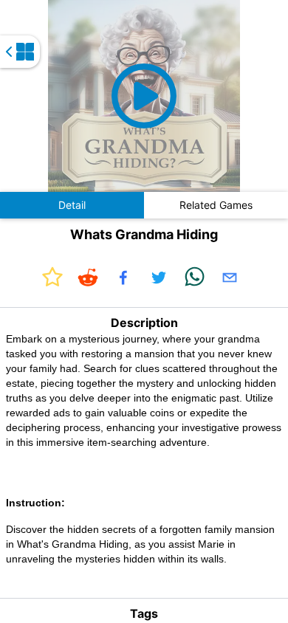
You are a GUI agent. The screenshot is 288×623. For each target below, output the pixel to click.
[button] (144, 96)
